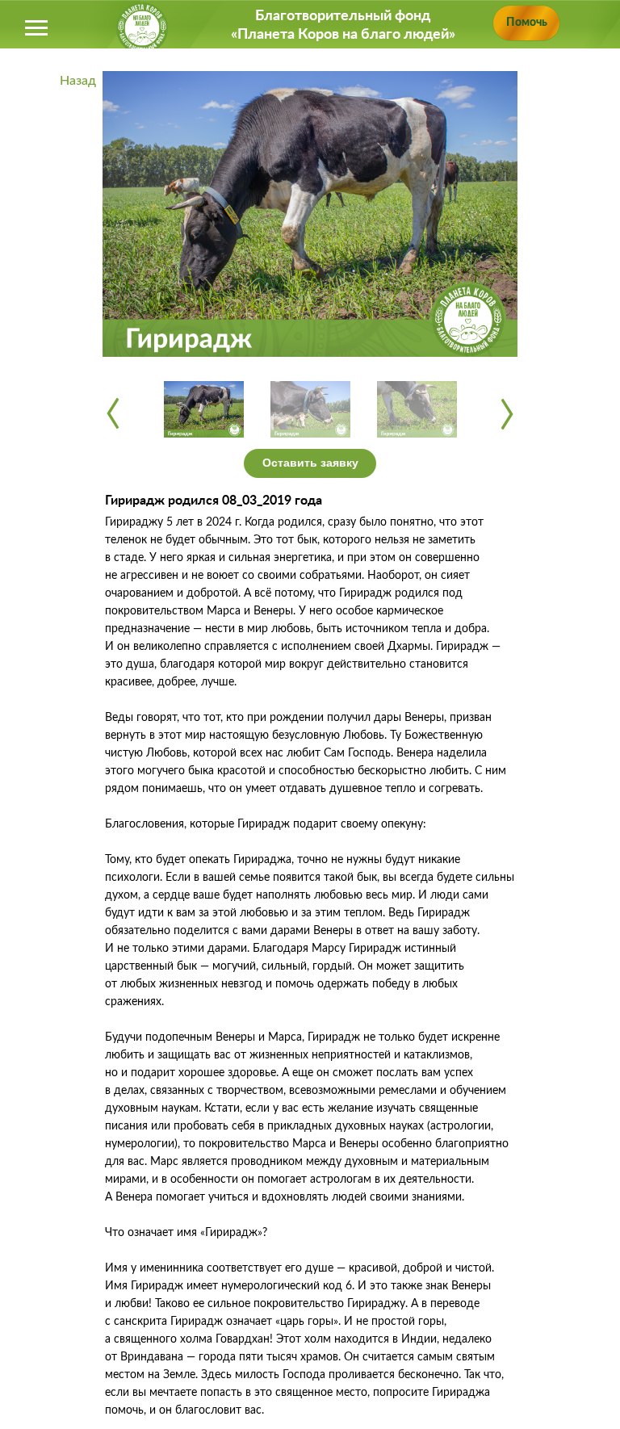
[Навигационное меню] (36, 28)
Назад (78, 80)
